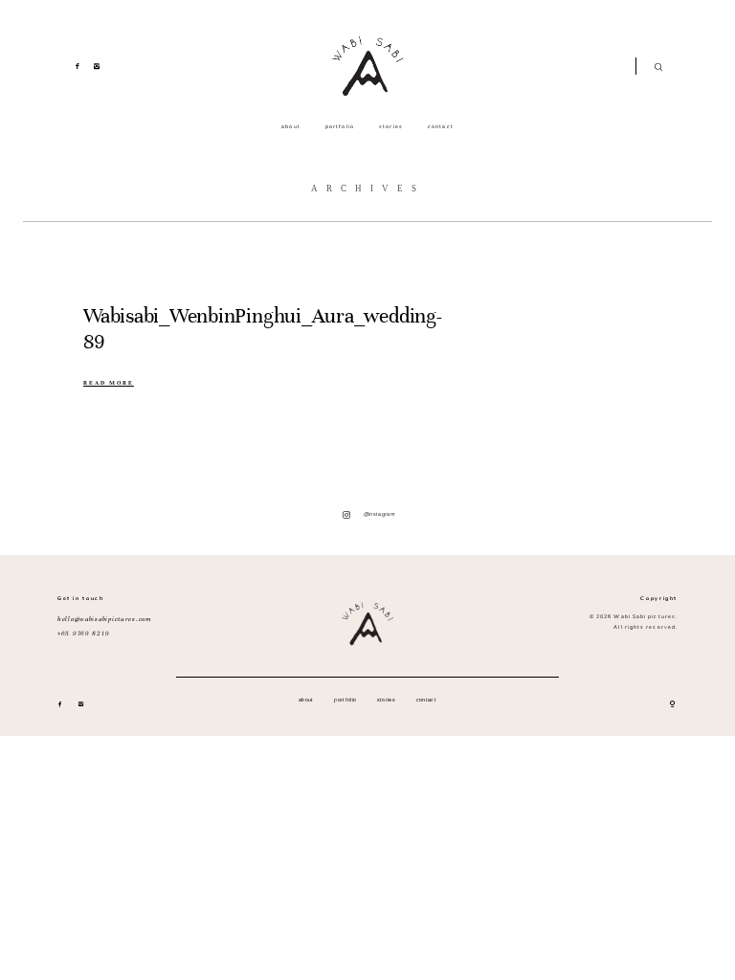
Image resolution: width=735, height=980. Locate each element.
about (290, 126)
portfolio (339, 126)
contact (441, 126)
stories (391, 126)
